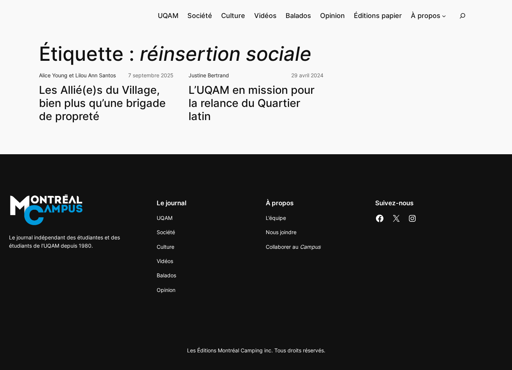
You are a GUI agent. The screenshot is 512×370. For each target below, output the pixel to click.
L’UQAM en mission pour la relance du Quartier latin (251, 103)
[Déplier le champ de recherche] (462, 16)
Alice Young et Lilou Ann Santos (77, 75)
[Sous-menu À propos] (444, 16)
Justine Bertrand (209, 75)
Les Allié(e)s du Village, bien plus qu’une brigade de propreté (102, 103)
